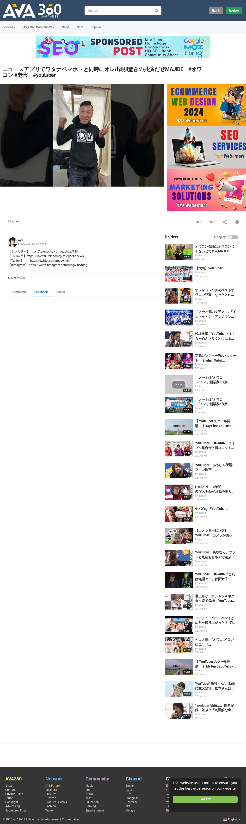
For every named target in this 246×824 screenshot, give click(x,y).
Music (89, 785)
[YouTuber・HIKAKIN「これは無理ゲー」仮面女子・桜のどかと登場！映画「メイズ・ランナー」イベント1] (179, 580)
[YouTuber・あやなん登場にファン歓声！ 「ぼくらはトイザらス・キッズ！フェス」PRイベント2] (179, 470)
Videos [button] (8, 27)
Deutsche (132, 802)
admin (202, 272)
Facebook (41, 292)
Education (92, 802)
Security (50, 794)
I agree (205, 799)
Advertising (12, 806)
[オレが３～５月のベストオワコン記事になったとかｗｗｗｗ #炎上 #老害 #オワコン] (179, 296)
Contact (10, 790)
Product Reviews (56, 802)
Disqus (60, 292)
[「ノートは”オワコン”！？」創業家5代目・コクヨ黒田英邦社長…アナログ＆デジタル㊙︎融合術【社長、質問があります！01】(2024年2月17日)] (179, 384)
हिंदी (128, 806)
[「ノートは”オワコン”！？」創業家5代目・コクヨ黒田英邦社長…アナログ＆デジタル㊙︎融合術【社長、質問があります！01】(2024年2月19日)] (179, 405)
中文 (128, 794)
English (130, 785)
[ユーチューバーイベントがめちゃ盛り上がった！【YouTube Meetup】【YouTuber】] (179, 625)
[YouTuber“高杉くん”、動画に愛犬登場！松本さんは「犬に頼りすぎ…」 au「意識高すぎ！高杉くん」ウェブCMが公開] (179, 689)
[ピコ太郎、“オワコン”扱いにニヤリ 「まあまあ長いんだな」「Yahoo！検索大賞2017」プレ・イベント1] (179, 645)
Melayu (130, 810)
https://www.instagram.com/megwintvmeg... (59, 265)
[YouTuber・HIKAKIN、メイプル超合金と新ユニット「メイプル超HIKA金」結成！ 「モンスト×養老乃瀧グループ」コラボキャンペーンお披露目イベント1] (179, 448)
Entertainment (95, 810)
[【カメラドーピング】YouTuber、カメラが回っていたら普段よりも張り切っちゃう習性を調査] (179, 536)
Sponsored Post (15, 810)
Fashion (50, 806)
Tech (89, 798)
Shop (65, 27)
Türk (168, 810)
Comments (19, 292)
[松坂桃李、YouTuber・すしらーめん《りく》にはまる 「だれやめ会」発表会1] (179, 339)
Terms (9, 798)
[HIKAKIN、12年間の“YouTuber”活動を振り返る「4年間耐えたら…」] (179, 492)
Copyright (11, 802)
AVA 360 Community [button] (37, 27)
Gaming (91, 806)
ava (21, 240)
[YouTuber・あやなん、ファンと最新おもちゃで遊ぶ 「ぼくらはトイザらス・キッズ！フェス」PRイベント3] (179, 558)
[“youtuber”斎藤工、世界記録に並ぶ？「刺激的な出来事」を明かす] (179, 711)
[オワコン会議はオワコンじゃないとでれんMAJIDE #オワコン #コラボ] (179, 252)
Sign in (216, 10)
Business (51, 790)
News (89, 794)
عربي (129, 790)
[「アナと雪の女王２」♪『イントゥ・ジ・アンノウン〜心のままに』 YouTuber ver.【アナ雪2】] (179, 317)
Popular (96, 27)
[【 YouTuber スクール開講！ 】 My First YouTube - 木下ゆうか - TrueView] (179, 427)
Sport (89, 790)
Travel (49, 810)
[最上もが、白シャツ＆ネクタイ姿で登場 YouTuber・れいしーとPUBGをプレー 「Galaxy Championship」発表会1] (179, 602)
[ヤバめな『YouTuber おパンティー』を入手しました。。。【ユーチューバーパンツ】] (179, 514)
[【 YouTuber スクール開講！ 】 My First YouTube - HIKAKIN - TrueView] (179, 667)
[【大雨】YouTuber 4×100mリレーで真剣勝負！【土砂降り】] (179, 274)
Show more (16, 277)
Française (132, 798)
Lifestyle (50, 798)
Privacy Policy (14, 794)
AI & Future (52, 785)
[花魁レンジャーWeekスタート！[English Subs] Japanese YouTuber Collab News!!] (179, 361)
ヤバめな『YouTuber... (211, 509)
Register (234, 10)
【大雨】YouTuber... (210, 268)
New (80, 27)
